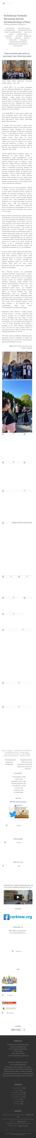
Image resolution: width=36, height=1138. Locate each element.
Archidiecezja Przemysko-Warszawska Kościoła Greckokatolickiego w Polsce (19, 1134)
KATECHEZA (23, 40)
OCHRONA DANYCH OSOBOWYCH (18, 44)
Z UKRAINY (17, 790)
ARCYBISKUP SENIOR (24, 28)
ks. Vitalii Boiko (8, 750)
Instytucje (28, 32)
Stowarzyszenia (22, 34)
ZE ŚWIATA (17, 792)
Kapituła (27, 38)
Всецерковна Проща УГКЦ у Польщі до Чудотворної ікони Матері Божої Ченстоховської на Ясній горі (24, 764)
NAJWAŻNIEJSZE (27, 750)
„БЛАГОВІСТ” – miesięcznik (23, 36)
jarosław (22, 752)
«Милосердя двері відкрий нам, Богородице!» (9, 762)
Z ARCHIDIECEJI (9, 752)
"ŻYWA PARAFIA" (18, 750)
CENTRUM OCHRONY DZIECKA (18, 42)
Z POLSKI (16, 752)
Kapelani (18, 38)
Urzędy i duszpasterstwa (13, 32)
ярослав (16, 755)
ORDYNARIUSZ (10, 28)
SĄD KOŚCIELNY (18, 46)
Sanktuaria (13, 40)
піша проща (11, 755)
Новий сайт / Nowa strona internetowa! (13, 1114)
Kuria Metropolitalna (25, 30)
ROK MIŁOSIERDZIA (17, 783)
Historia (9, 38)
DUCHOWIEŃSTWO (9, 30)
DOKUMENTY (8, 36)
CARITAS (17, 779)
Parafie (11, 34)
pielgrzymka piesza (16, 753)
